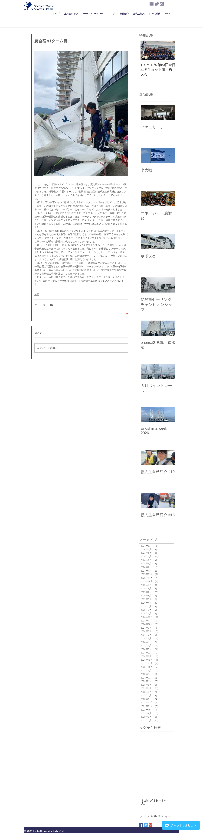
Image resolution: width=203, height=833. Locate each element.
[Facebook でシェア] (35, 304)
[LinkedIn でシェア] (51, 304)
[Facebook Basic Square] (141, 825)
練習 (36, 294)
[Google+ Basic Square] (150, 825)
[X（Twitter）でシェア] (43, 304)
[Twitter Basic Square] (146, 825)
